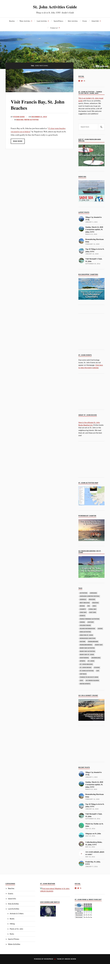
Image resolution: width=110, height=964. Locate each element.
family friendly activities (89, 619)
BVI (89, 606)
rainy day (98, 644)
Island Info (95, 21)
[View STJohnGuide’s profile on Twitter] (82, 81)
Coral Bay (92, 609)
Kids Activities (73, 21)
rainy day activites (87, 648)
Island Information (87, 628)
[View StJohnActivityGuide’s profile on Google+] (84, 81)
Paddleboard (93, 641)
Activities (83, 593)
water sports (85, 683)
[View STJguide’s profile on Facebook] (79, 81)
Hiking (12, 924)
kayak (100, 628)
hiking (82, 622)
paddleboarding (86, 644)
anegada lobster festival (89, 596)
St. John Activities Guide (55, 7)
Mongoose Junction (87, 638)
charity (83, 609)
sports (82, 661)
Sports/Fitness (58, 21)
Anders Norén (70, 959)
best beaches (85, 602)
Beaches (12, 21)
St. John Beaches (86, 664)
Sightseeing (84, 657)
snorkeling (96, 657)
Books (12, 919)
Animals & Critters (17, 913)
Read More (17, 141)
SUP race (83, 674)
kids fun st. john (86, 635)
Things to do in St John (89, 677)
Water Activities (25, 21)
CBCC (94, 606)
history (91, 622)
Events (84, 21)
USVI (81, 680)
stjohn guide (19, 117)
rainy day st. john (87, 654)
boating (95, 602)
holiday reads (85, 625)
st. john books (85, 667)
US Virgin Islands (92, 680)
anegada (93, 593)
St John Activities (87, 670)
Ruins (12, 934)
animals (83, 599)
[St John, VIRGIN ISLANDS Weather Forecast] (55, 891)
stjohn (97, 667)
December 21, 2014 (39, 117)
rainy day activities (87, 651)
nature (82, 641)
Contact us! (54, 28)
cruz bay (83, 612)
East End (92, 612)
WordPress (48, 959)
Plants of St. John (16, 929)
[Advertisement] (94, 331)
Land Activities (42, 21)
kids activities (85, 631)
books (82, 606)
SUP (97, 670)
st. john (91, 661)
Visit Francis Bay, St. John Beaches (37, 104)
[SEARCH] (101, 127)
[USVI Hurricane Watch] (48, 916)
